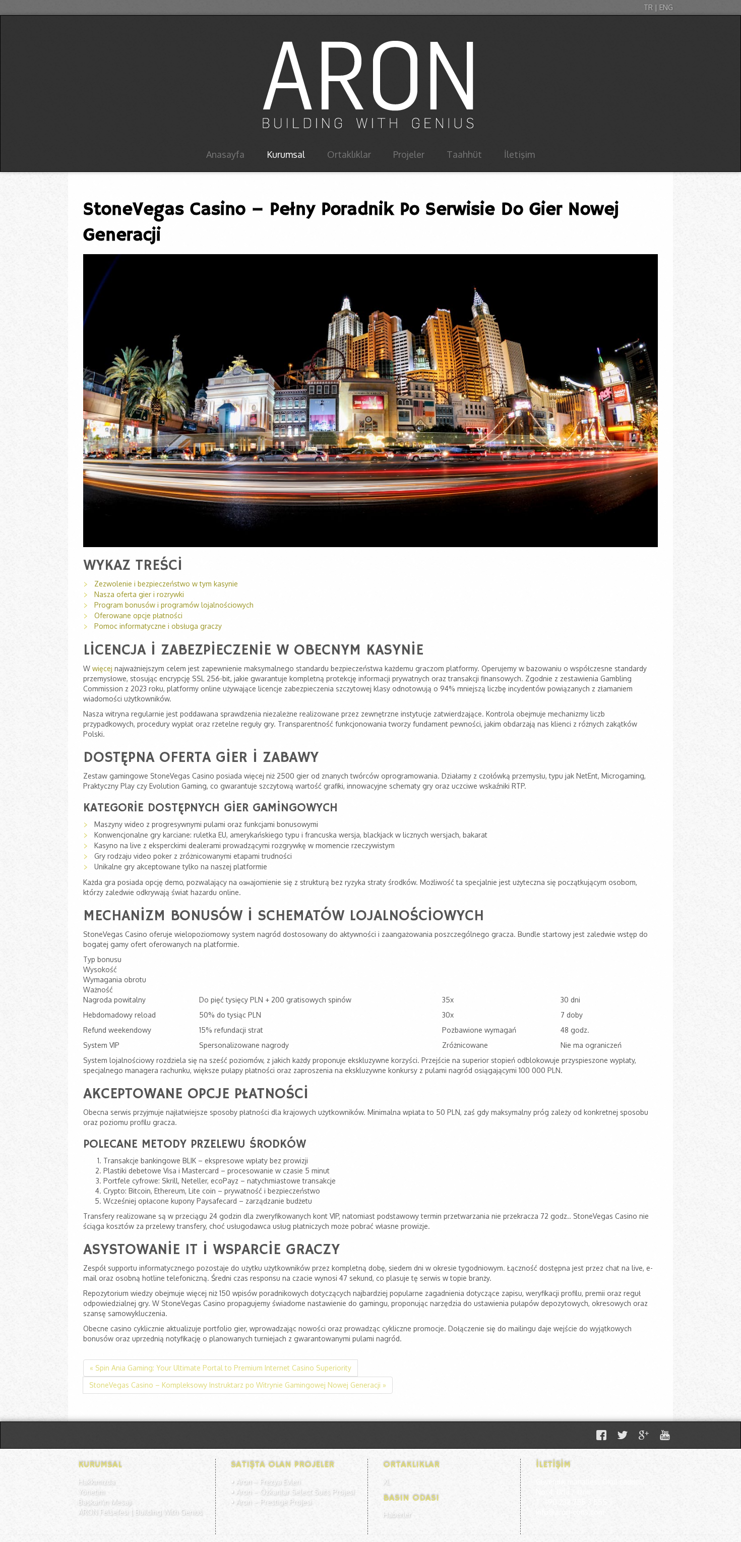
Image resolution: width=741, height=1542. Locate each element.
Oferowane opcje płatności (138, 615)
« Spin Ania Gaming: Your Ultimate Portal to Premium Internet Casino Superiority (220, 1367)
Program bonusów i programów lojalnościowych (174, 605)
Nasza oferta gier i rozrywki (139, 594)
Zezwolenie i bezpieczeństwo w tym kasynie (166, 583)
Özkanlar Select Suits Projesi (307, 1492)
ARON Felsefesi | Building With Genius (140, 1512)
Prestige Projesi (286, 1502)
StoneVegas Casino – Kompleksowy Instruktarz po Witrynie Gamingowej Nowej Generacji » (237, 1385)
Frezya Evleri (280, 1481)
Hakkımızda (96, 1481)
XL (387, 1481)
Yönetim (91, 1492)
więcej (102, 668)
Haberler (397, 1514)
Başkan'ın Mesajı (105, 1502)
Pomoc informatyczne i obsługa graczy (158, 626)
